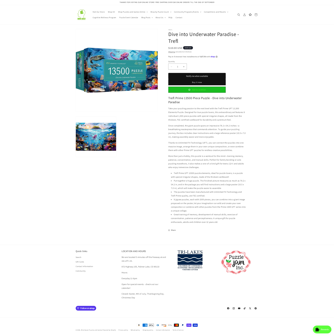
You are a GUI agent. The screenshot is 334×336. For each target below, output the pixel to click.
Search (78, 257)
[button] (133, 12)
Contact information (163, 330)
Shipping (171, 52)
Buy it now (197, 82)
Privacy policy (123, 330)
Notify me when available (197, 76)
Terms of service (178, 330)
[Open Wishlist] (250, 15)
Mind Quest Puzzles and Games (91, 330)
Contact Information (84, 266)
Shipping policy (148, 330)
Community (80, 271)
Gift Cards (80, 262)
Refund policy (135, 330)
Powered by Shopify (109, 330)
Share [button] (173, 230)
